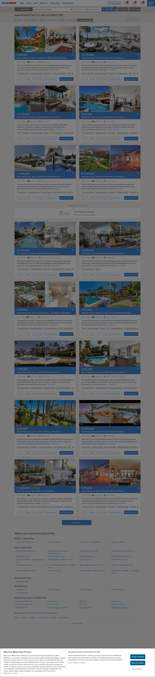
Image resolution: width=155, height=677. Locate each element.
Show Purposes (137, 669)
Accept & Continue (138, 657)
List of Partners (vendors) (76, 663)
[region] (77, 662)
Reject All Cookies (138, 663)
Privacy (10, 673)
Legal (15, 673)
